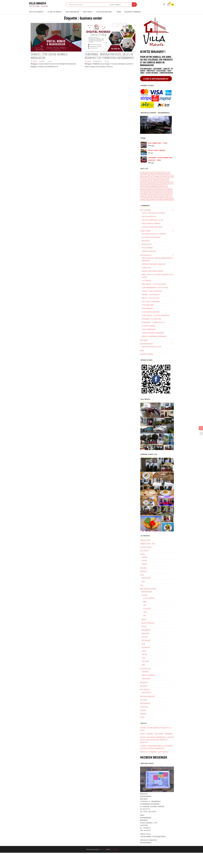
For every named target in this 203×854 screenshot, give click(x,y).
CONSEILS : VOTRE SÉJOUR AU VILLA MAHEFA (153, 213)
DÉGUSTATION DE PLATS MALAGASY (151, 237)
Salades (144, 651)
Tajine (143, 665)
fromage (164, 183)
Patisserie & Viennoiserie (147, 696)
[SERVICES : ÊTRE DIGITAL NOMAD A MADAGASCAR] (56, 37)
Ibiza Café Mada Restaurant (148, 589)
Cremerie (144, 557)
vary (158, 199)
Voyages (142, 717)
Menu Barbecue (146, 630)
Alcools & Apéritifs (148, 598)
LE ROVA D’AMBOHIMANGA (149, 329)
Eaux (144, 605)
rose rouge (163, 193)
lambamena (154, 186)
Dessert (144, 626)
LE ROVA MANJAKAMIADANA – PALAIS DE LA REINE (155, 287)
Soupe (143, 658)
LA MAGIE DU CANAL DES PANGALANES (152, 291)
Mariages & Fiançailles (148, 675)
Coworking (145, 672)
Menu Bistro (145, 633)
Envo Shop (114, 849)
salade (149, 196)
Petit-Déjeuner (146, 640)
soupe (165, 196)
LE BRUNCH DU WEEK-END (149, 251)
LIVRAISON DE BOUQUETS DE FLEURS (151, 347)
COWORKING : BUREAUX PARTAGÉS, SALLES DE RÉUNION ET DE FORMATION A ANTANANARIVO (109, 56)
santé (154, 196)
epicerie (143, 183)
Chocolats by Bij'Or (145, 547)
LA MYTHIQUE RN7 (146, 268)
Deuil (143, 581)
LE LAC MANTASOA (146, 280)
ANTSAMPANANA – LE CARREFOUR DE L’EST (153, 322)
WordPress (102, 849)
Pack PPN (144, 561)
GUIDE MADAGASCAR (72, 12)
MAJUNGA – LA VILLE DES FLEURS (150, 298)
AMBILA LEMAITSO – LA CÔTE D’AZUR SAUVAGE (154, 284)
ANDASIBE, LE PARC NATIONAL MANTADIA (152, 271)
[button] (150, 410)
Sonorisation (146, 679)
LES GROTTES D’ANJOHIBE (148, 326)
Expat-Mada (143, 568)
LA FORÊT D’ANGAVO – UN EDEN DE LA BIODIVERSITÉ (155, 315)
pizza (142, 193)
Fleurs (142, 575)
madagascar (163, 186)
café (151, 176)
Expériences (143, 571)
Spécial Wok (145, 661)
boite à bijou (144, 176)
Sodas (145, 612)
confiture (155, 180)
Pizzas (143, 644)
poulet (152, 193)
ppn (157, 193)
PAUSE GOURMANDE (147, 248)
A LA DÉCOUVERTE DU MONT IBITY (150, 312)
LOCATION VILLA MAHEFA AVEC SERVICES (152, 227)
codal (148, 180)
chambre (156, 176)
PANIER (118, 12)
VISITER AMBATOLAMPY (148, 305)
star (170, 196)
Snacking (144, 654)
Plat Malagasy (146, 647)
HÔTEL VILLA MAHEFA (36, 12)
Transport (143, 714)
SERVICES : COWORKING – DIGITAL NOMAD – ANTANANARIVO (156, 734)
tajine (142, 199)
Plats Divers (143, 700)
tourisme (143, 710)
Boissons (144, 595)
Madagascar (144, 682)
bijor (152, 173)
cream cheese (164, 180)
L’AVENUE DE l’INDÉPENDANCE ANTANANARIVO (154, 336)
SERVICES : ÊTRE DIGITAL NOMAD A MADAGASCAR (49, 56)
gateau (143, 186)
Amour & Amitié (146, 578)
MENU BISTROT (146, 241)
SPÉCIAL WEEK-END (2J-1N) (149, 216)
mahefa (35, 61)
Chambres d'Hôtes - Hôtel (147, 544)
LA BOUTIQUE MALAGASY (104, 12)
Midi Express (144, 686)
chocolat (170, 176)
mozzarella (161, 189)
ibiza (148, 186)
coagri (143, 180)
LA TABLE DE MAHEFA (54, 12)
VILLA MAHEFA (37, 3)
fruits (171, 183)
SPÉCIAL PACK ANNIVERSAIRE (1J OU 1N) (152, 220)
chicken (163, 176)
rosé (170, 193)
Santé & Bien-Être (145, 703)
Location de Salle (145, 669)
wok (171, 199)
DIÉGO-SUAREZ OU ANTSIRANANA (151, 301)
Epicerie (142, 554)
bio (156, 173)
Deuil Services (144, 551)
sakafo (143, 196)
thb (147, 199)
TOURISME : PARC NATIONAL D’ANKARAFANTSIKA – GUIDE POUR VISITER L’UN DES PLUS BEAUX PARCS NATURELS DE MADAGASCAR (157, 739)
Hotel (141, 585)
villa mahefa (165, 199)
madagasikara (145, 189)
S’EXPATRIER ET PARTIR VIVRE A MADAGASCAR (153, 264)
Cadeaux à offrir (145, 540)
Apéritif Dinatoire (147, 592)
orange (169, 189)
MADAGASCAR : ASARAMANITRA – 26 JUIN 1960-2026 (154, 752)
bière (160, 173)
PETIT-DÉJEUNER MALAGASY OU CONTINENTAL (154, 234)
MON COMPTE (88, 12)
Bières (145, 602)
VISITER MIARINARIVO (147, 308)
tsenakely (152, 199)
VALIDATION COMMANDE (132, 12)
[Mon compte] (164, 4)
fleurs (158, 183)
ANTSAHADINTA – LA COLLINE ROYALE (151, 319)
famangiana (150, 183)
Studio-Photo (144, 707)
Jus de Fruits (147, 609)
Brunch (144, 619)
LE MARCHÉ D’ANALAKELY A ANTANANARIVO (153, 333)
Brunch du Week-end (148, 623)
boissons (166, 173)
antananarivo (145, 173)
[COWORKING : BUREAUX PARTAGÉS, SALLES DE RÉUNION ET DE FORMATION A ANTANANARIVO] (110, 37)
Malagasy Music (146, 692)
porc (146, 193)
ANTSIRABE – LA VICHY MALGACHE (150, 294)
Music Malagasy (145, 689)
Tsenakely (144, 564)
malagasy (154, 189)
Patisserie (145, 637)
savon (159, 196)
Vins (144, 616)
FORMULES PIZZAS (147, 244)
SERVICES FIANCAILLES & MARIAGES (151, 223)
